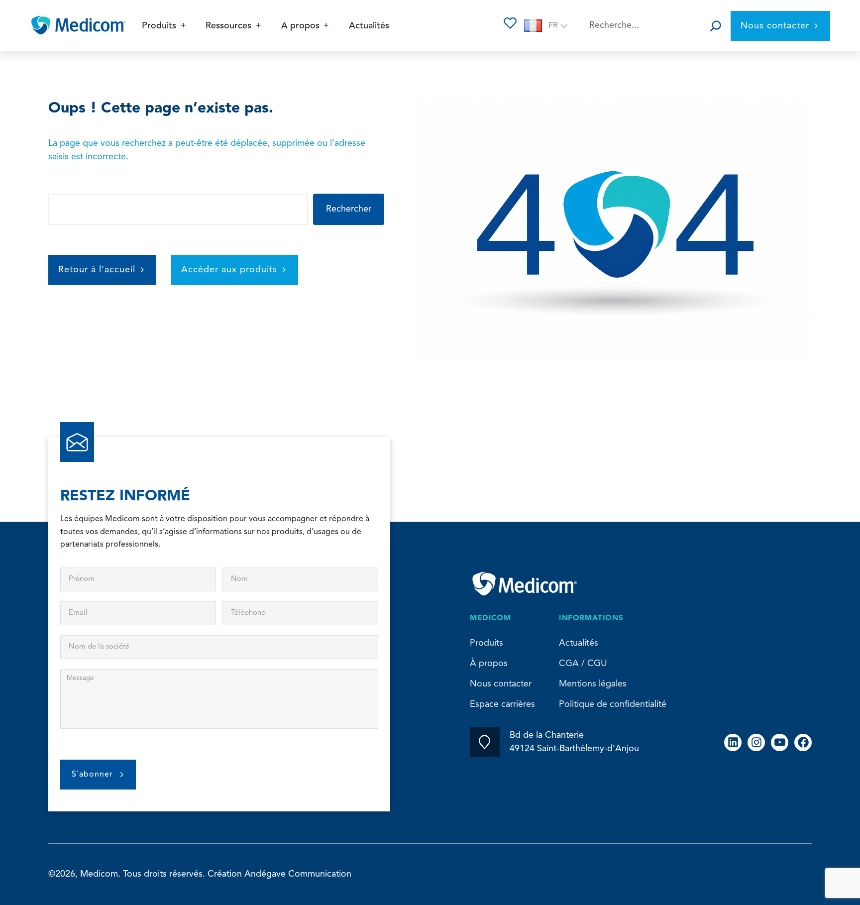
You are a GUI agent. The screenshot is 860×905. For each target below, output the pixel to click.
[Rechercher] (716, 26)
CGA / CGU (583, 663)
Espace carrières (502, 704)
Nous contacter (775, 25)
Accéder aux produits (229, 269)
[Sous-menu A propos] (326, 25)
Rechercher (348, 209)
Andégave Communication (297, 874)
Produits (486, 643)
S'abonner (92, 775)
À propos (489, 663)
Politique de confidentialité (612, 704)
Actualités (578, 643)
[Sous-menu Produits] (183, 25)
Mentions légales (593, 683)
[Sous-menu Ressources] (258, 25)
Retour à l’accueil (96, 269)
